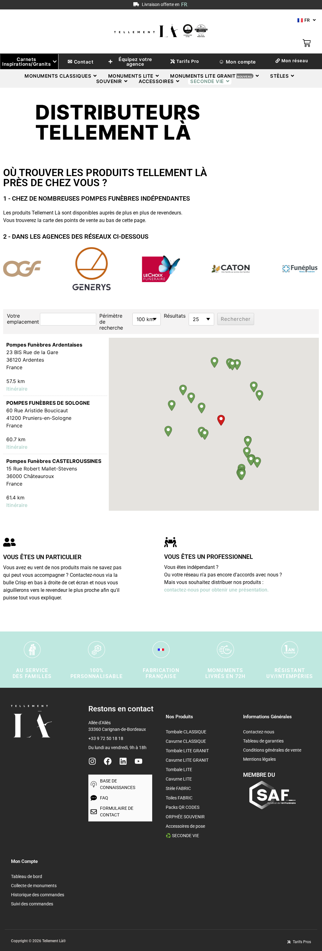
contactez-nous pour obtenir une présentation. (216, 590)
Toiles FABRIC (179, 797)
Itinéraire (16, 389)
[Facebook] (108, 761)
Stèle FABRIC (178, 788)
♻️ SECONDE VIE (182, 835)
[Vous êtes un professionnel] (170, 543)
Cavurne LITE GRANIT (187, 760)
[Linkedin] (123, 761)
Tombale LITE (179, 769)
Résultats (175, 316)
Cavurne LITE (179, 778)
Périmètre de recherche (111, 322)
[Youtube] (138, 761)
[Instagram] (92, 761)
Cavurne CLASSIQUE (186, 741)
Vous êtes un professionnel (208, 556)
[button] (221, 420)
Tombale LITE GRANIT (187, 750)
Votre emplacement (22, 319)
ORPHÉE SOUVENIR (185, 816)
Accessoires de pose (185, 826)
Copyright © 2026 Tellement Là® (38, 941)
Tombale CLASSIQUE (186, 731)
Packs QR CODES (182, 807)
